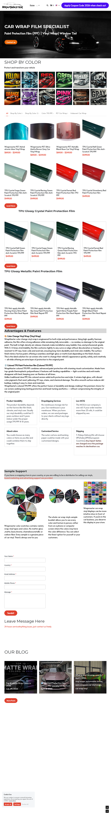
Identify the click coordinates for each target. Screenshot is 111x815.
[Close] (80, 398)
